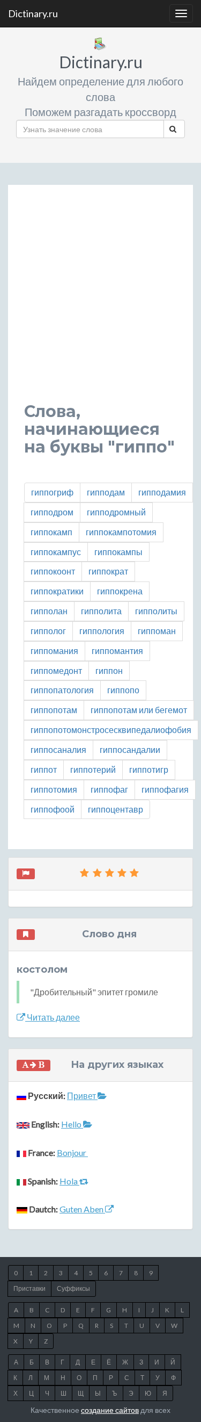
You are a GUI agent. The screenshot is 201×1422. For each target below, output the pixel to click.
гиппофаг (109, 789)
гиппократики (57, 591)
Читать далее (52, 1017)
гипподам (106, 492)
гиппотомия (54, 789)
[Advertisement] (100, 302)
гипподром (52, 512)
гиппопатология (62, 690)
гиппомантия (117, 650)
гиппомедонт (56, 670)
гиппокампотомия (121, 532)
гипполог (48, 631)
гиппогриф (52, 492)
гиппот (44, 769)
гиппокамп (51, 532)
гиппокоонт (53, 571)
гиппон (109, 670)
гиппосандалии (130, 749)
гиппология (101, 631)
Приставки (29, 1288)
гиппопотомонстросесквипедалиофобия (111, 729)
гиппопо (123, 690)
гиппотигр (148, 769)
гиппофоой (53, 809)
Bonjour (72, 1152)
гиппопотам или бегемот (139, 710)
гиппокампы (118, 552)
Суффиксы (73, 1288)
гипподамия (162, 492)
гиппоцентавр (115, 809)
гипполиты (156, 611)
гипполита (101, 611)
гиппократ (108, 571)
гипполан (49, 611)
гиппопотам (54, 710)
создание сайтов (110, 1409)
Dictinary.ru (33, 13)
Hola (69, 1181)
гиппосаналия (58, 749)
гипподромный (116, 512)
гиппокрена (120, 591)
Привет (82, 1095)
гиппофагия (165, 789)
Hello (72, 1124)
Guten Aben (82, 1209)
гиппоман (157, 631)
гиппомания (54, 650)
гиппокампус (56, 552)
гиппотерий (93, 769)
